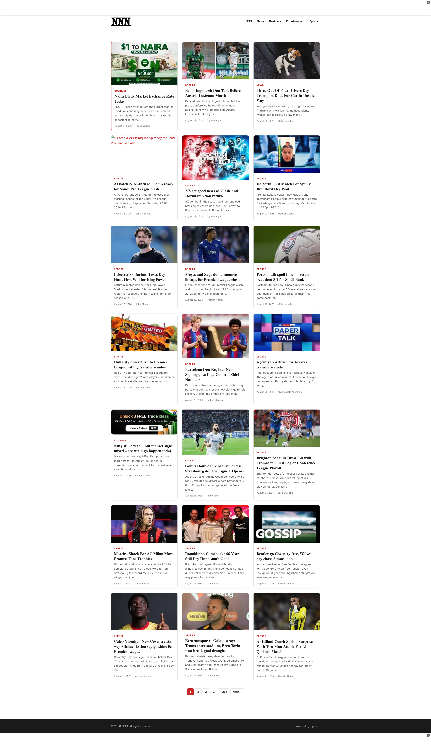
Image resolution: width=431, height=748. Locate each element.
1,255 (223, 691)
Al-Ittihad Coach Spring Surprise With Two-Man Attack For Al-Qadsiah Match (285, 646)
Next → (237, 691)
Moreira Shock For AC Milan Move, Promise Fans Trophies (144, 556)
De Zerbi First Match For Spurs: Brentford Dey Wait (284, 186)
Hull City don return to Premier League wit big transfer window (140, 364)
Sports (190, 85)
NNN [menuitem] (249, 21)
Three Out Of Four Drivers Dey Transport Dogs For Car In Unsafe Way (285, 95)
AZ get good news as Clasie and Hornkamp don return (211, 193)
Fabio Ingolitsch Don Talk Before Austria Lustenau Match (213, 92)
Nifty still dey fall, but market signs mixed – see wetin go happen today (143, 448)
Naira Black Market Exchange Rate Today (144, 98)
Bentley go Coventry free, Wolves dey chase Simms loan (284, 556)
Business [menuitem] (275, 21)
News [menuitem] (260, 21)
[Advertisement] (215, 7)
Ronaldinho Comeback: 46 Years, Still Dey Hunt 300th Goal (213, 556)
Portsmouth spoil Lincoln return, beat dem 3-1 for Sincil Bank (284, 276)
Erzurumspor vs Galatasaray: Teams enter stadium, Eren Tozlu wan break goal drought (212, 645)
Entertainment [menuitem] (295, 21)
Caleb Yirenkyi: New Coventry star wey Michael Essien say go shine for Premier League (143, 646)
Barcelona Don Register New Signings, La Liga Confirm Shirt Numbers (212, 374)
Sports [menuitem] (314, 21)
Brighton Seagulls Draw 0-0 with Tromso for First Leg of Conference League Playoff (286, 463)
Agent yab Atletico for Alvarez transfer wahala (282, 364)
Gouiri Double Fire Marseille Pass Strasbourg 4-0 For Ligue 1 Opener (214, 468)
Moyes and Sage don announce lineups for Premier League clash (212, 276)
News (260, 85)
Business (120, 90)
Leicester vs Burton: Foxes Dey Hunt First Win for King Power (140, 276)
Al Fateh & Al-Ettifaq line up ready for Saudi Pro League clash (143, 186)
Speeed (315, 726)
